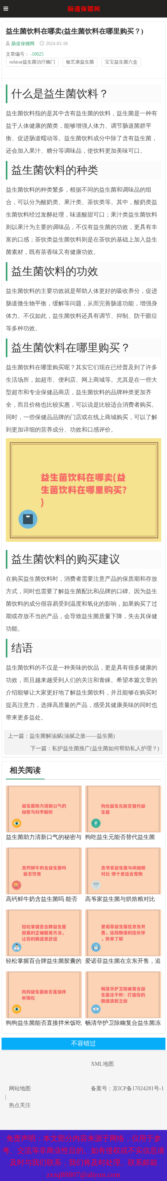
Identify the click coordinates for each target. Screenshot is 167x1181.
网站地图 (20, 1088)
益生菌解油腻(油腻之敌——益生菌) (72, 736)
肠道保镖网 (23, 43)
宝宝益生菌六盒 (121, 62)
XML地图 (102, 1064)
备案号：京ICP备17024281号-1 (127, 1088)
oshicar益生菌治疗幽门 (32, 62)
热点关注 (20, 1105)
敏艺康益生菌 (80, 62)
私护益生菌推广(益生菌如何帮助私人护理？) (105, 748)
